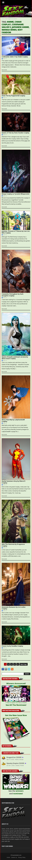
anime (10, 21)
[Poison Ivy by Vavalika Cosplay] (16, 635)
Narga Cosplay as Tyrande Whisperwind (15, 194)
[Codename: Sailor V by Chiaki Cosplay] (16, 46)
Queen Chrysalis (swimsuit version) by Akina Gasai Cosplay (15, 358)
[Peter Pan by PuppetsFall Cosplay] (16, 84)
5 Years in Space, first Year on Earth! (16, 702)
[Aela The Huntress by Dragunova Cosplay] (16, 521)
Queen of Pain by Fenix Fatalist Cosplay (15, 133)
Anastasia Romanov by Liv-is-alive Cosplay (13, 608)
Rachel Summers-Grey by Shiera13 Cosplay (13, 482)
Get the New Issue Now (16, 715)
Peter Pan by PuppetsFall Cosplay (13, 96)
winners (19, 791)
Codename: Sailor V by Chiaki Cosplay (15, 57)
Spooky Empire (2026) (16, 763)
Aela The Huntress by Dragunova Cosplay (13, 545)
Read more (4, 70)
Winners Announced (15, 683)
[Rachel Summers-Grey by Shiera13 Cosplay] (16, 459)
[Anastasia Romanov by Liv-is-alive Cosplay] (16, 584)
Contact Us (14, 857)
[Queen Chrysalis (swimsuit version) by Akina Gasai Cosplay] (16, 334)
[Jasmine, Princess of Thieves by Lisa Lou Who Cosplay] (16, 220)
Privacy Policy (21, 857)
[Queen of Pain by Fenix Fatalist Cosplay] (16, 122)
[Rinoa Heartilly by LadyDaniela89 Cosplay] (16, 396)
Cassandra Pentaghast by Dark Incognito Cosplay (12, 295)
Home (3, 18)
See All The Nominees (16, 705)
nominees (17, 793)
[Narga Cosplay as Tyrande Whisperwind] (16, 171)
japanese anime (20, 27)
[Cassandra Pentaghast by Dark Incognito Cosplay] (16, 271)
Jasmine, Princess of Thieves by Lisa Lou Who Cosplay (16, 232)
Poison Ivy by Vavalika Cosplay (12, 646)
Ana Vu (5, 58)
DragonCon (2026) (15, 757)
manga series (9, 29)
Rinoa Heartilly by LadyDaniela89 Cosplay (13, 420)
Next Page (24, 664)
